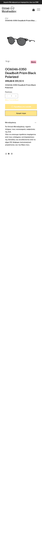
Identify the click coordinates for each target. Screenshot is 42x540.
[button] (33, 9)
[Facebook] (9, 154)
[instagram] (12, 154)
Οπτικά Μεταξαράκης (9, 10)
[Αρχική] (6, 18)
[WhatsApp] (6, 154)
